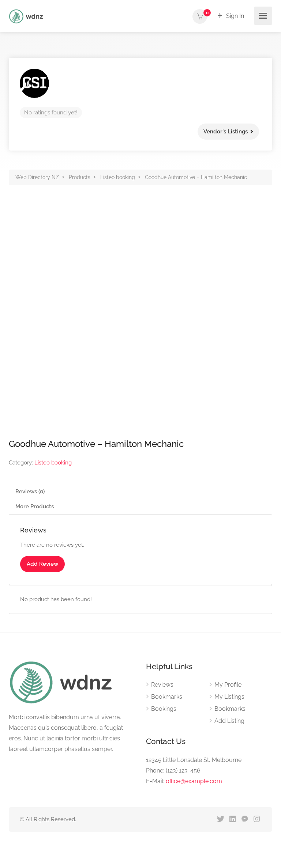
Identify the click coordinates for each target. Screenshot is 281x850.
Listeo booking (53, 462)
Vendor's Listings (225, 131)
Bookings (163, 708)
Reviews (162, 684)
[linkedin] (232, 819)
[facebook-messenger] (244, 819)
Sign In (234, 15)
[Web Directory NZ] (27, 15)
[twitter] (220, 819)
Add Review (42, 564)
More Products (34, 506)
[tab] (140, 491)
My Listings (229, 696)
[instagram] (256, 819)
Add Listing (229, 720)
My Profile (227, 684)
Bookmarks (166, 696)
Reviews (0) (30, 491)
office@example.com (194, 781)
